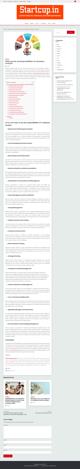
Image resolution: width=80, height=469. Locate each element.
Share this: (11, 117)
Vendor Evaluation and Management (16, 108)
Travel (49, 23)
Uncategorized (60, 69)
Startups (29, 1)
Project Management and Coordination (16, 95)
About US (16, 1)
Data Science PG (15, 350)
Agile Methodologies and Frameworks (16, 112)
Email (4, 445)
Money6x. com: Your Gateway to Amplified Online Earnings (40, 399)
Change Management (13, 97)
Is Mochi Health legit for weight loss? (65, 84)
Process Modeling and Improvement (16, 87)
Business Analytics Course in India (41, 73)
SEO (58, 58)
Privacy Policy (22, 1)
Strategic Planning (13, 104)
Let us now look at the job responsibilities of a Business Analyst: (20, 84)
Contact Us (9, 1)
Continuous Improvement (13, 100)
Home (4, 1)
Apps (58, 44)
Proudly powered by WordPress (31, 465)
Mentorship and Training (14, 102)
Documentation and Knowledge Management (18, 113)
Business (32, 23)
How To (37, 23)
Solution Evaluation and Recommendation (17, 91)
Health (58, 53)
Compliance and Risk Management (16, 106)
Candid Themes (52, 465)
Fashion (54, 23)
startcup (8, 66)
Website (5, 450)
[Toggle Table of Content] (32, 83)
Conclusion (9, 116)
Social (58, 60)
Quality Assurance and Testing (15, 98)
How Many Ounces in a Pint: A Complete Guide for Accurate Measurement (63, 88)
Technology (43, 23)
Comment (5, 425)
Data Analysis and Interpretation (15, 89)
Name (5, 440)
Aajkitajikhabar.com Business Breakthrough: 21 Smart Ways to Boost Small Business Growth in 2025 (14, 401)
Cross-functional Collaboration (15, 110)
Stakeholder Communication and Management (18, 93)
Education (59, 49)
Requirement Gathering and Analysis (16, 85)
